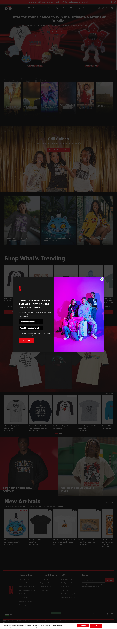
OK (96, 625)
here (29, 627)
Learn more (83, 625)
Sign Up (26, 340)
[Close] (114, 626)
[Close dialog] (101, 279)
